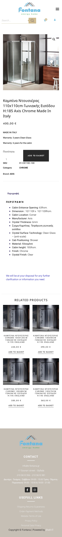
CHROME (23, 167)
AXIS (12, 174)
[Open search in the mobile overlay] (19, 20)
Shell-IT (50, 530)
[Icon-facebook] (27, 489)
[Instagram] (34, 489)
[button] (57, 9)
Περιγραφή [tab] (13, 193)
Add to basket (36, 155)
